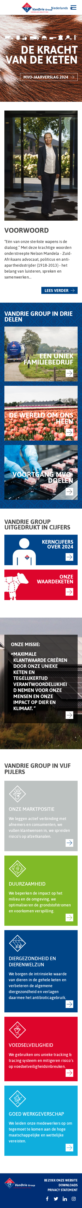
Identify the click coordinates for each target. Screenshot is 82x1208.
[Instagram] (74, 1199)
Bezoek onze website (61, 1180)
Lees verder (57, 290)
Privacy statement (63, 1190)
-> (69, 373)
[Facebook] (47, 1199)
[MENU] (73, 7)
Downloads (68, 1185)
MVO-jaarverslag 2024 (45, 77)
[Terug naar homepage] (37, 7)
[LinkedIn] (65, 1199)
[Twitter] (56, 1199)
